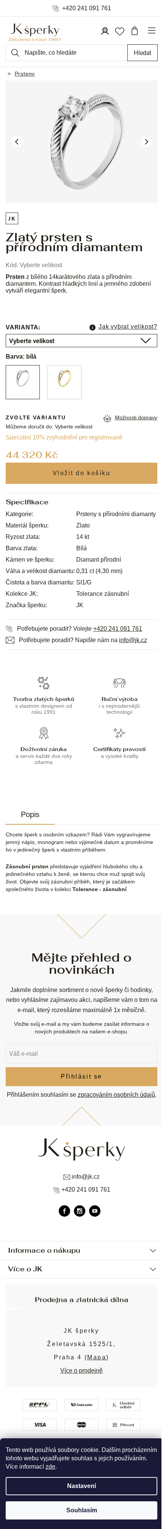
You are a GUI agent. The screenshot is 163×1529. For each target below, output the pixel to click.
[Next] (146, 141)
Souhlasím (81, 1510)
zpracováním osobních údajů (116, 1094)
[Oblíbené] (119, 30)
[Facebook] (64, 1211)
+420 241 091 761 (86, 8)
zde (50, 1466)
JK (12, 218)
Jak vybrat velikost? (128, 326)
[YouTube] (94, 1211)
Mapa (96, 1357)
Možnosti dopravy (136, 417)
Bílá (81, 548)
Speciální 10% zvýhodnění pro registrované (64, 437)
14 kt (82, 537)
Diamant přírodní (98, 559)
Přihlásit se (81, 1076)
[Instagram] (79, 1211)
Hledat (142, 53)
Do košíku (81, 473)
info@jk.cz (133, 640)
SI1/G (83, 582)
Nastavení (81, 1486)
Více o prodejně (81, 1370)
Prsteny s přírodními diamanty (116, 514)
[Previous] (17, 141)
